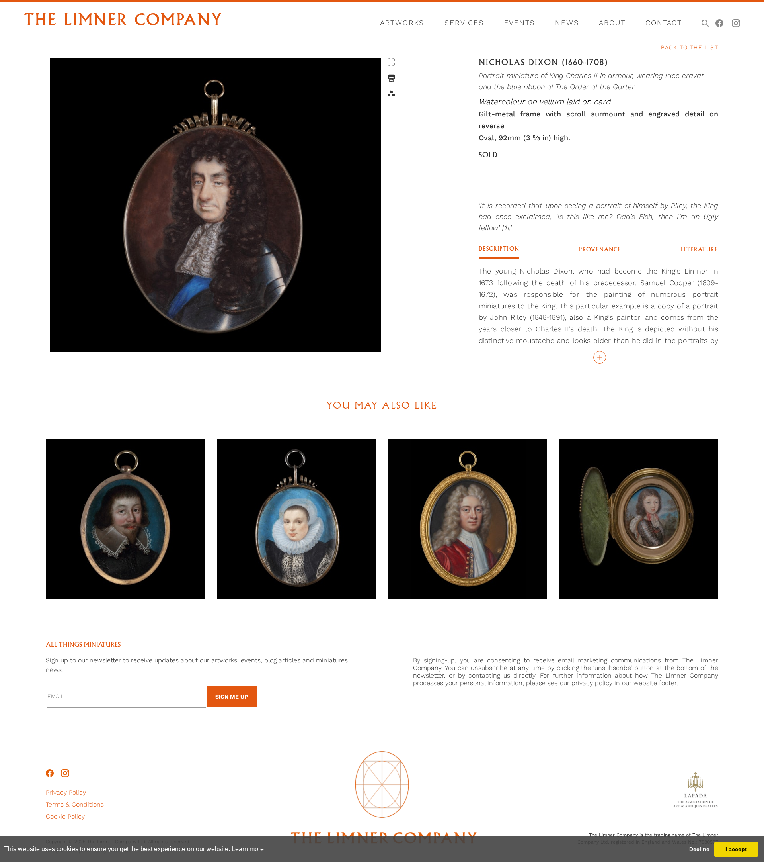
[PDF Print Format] (391, 78)
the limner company (123, 21)
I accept (736, 849)
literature (699, 250)
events (519, 22)
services (463, 22)
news (567, 22)
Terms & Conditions (75, 804)
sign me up (231, 697)
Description (499, 249)
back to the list (689, 47)
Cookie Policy (65, 816)
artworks (402, 22)
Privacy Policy (66, 792)
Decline (699, 849)
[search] (704, 22)
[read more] (598, 357)
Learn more (248, 849)
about (612, 22)
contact (663, 22)
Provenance (600, 250)
